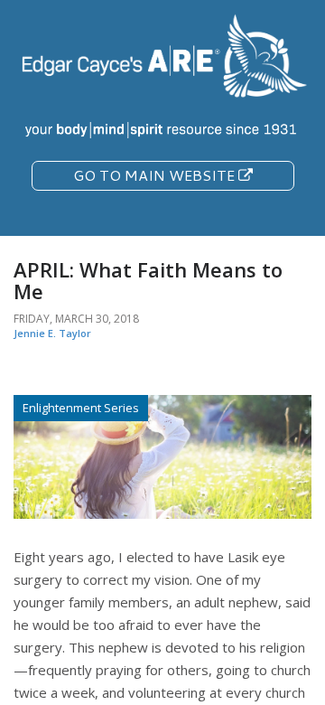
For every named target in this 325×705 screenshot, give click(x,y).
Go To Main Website (155, 174)
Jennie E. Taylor (52, 333)
